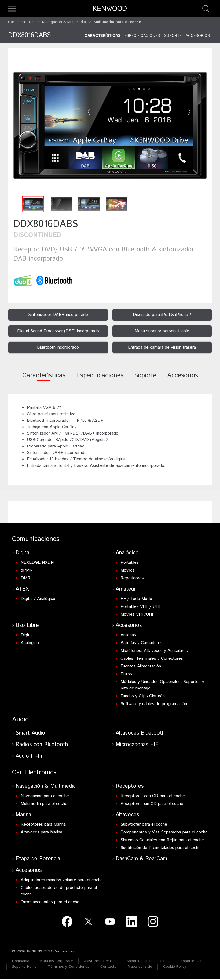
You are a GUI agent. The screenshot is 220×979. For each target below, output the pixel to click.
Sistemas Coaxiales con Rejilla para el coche (162, 840)
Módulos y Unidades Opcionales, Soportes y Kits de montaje (162, 685)
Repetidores (132, 578)
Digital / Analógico (38, 599)
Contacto (108, 966)
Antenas (128, 635)
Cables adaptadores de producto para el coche (59, 891)
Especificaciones (142, 35)
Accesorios (198, 35)
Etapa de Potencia (38, 859)
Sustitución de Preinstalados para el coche (160, 848)
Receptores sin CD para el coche (151, 804)
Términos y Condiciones (68, 966)
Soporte (173, 35)
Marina (23, 815)
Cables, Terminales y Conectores (151, 658)
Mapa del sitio (140, 966)
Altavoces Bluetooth (140, 733)
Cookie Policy (174, 966)
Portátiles (129, 562)
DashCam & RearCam (141, 859)
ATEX (22, 589)
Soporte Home (24, 966)
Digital (23, 553)
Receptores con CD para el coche (152, 796)
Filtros (126, 674)
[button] (12, 8)
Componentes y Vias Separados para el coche (164, 832)
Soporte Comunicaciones (148, 961)
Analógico (127, 553)
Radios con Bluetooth (42, 745)
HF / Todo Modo (136, 599)
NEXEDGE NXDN (37, 562)
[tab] (44, 379)
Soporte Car (191, 961)
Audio (20, 719)
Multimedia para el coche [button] (117, 22)
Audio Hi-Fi (29, 756)
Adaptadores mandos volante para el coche (62, 880)
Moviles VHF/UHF (137, 614)
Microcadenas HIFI (138, 745)
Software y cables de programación (153, 704)
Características (102, 35)
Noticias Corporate (56, 961)
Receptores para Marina (43, 824)
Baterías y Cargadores (141, 643)
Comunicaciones (35, 539)
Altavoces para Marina (41, 832)
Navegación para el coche (45, 796)
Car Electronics (21, 22)
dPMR (26, 570)
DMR (25, 578)
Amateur (126, 589)
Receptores (130, 786)
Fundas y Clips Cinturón (142, 696)
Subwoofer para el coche (143, 824)
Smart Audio (30, 733)
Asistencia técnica (100, 961)
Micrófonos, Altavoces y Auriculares (154, 651)
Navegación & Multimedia (64, 22)
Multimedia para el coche (44, 804)
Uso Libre (27, 625)
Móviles (127, 570)
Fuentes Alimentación (140, 666)
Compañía (20, 961)
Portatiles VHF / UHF (140, 607)
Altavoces (127, 815)
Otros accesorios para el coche (50, 902)
